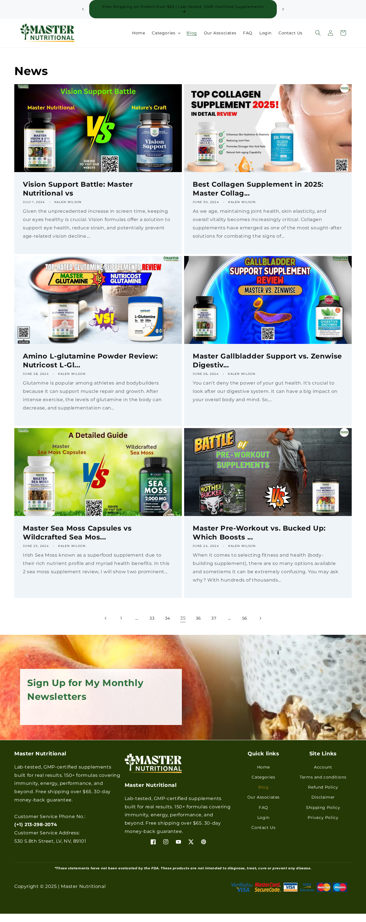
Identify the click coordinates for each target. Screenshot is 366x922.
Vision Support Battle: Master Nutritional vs (78, 188)
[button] (165, 33)
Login (263, 817)
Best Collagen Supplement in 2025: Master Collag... (258, 188)
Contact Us (263, 827)
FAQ (263, 807)
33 (152, 618)
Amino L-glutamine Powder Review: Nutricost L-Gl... (90, 360)
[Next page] (260, 618)
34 (167, 618)
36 (198, 618)
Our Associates (263, 797)
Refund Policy (323, 786)
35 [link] (183, 618)
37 (213, 618)
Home (263, 766)
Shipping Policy (323, 807)
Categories (263, 776)
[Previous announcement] (83, 9)
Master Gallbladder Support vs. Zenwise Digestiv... (267, 360)
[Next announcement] (283, 9)
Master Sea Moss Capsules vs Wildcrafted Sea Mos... (77, 532)
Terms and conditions (323, 776)
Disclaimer (323, 797)
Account (323, 766)
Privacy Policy (323, 817)
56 (244, 618)
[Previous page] (106, 618)
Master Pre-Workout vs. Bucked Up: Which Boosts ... (259, 532)
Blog (263, 786)
